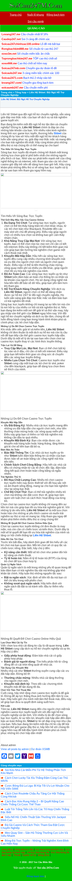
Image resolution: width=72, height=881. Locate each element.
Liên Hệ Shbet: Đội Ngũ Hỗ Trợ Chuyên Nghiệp (25, 99)
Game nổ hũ (29, 855)
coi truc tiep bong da (38, 852)
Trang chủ (6, 92)
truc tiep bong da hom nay (49, 849)
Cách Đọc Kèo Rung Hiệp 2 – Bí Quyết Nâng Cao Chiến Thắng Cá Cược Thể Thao (32, 803)
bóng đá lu (7, 849)
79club (16, 855)
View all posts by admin (15, 749)
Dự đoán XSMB (40, 749)
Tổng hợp (20, 92)
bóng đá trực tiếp (24, 849)
